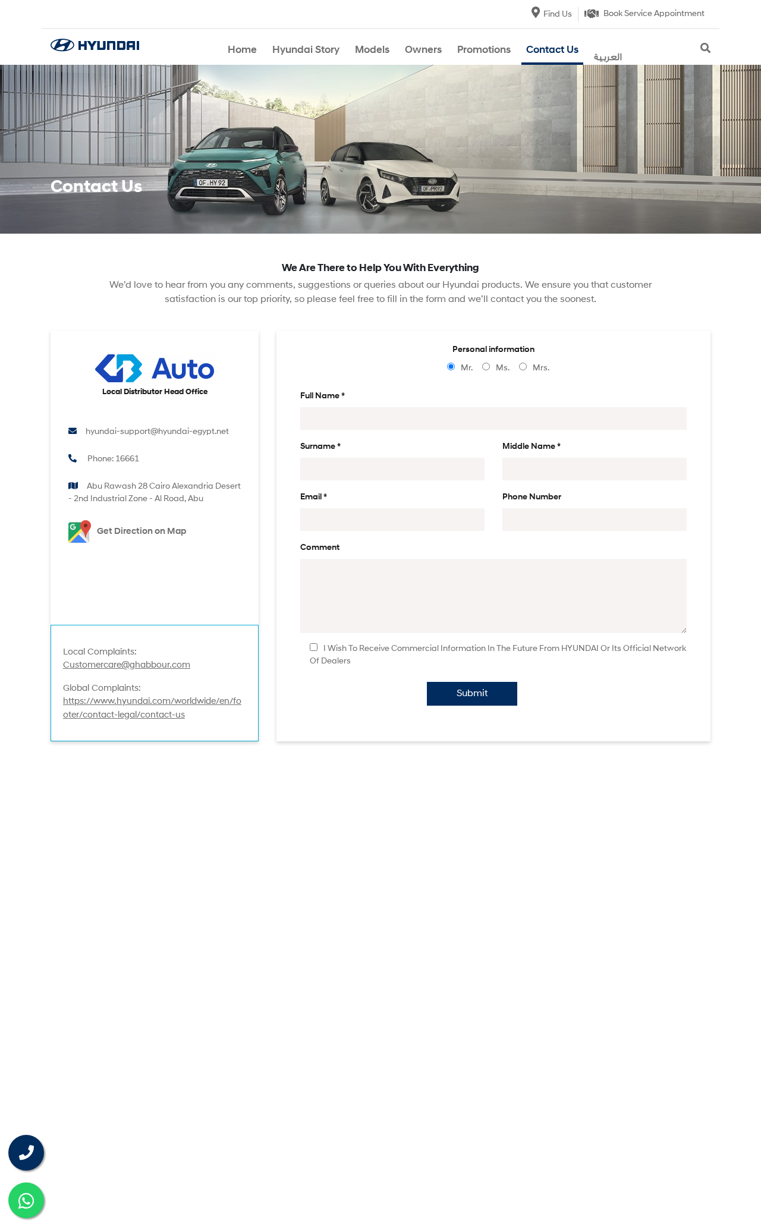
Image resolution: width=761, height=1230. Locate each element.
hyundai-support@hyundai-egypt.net (157, 431)
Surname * (320, 446)
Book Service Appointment (654, 14)
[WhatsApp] (26, 1200)
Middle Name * (531, 446)
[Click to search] (705, 49)
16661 (127, 459)
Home (242, 50)
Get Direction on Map (141, 531)
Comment (319, 547)
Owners (423, 50)
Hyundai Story (305, 50)
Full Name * (322, 396)
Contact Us (552, 50)
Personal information (493, 349)
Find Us (557, 14)
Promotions (484, 50)
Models (372, 50)
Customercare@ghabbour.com (126, 665)
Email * (313, 497)
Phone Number (531, 497)
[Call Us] (26, 1153)
